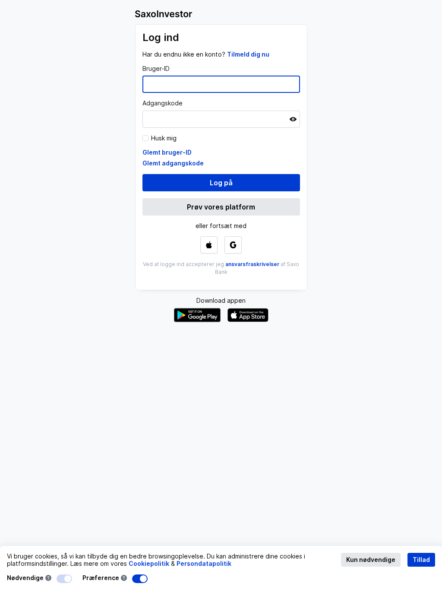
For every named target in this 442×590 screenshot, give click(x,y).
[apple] (209, 245)
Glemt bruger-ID (167, 152)
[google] (233, 245)
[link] (248, 54)
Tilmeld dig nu (248, 54)
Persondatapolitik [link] (204, 563)
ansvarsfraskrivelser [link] (252, 264)
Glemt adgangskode (173, 163)
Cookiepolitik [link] (149, 563)
